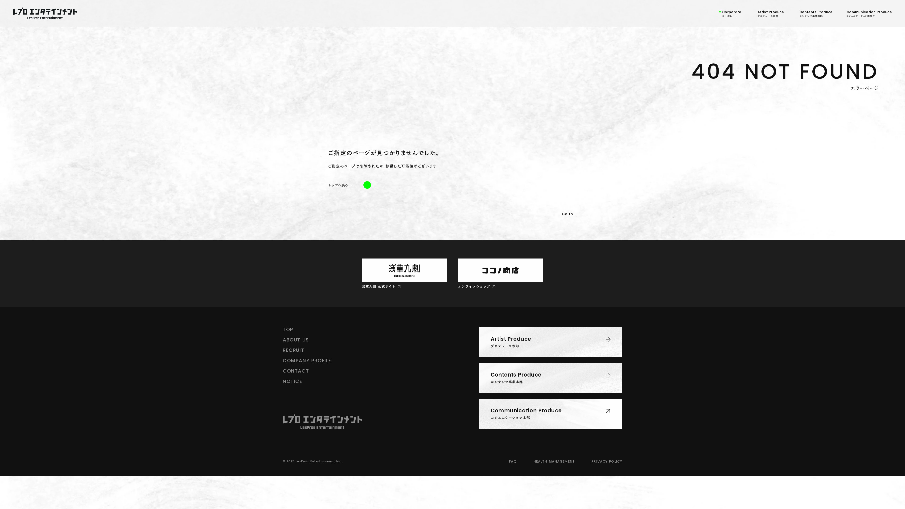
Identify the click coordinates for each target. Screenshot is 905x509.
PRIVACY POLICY (607, 461)
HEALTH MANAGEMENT (554, 461)
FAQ (513, 461)
